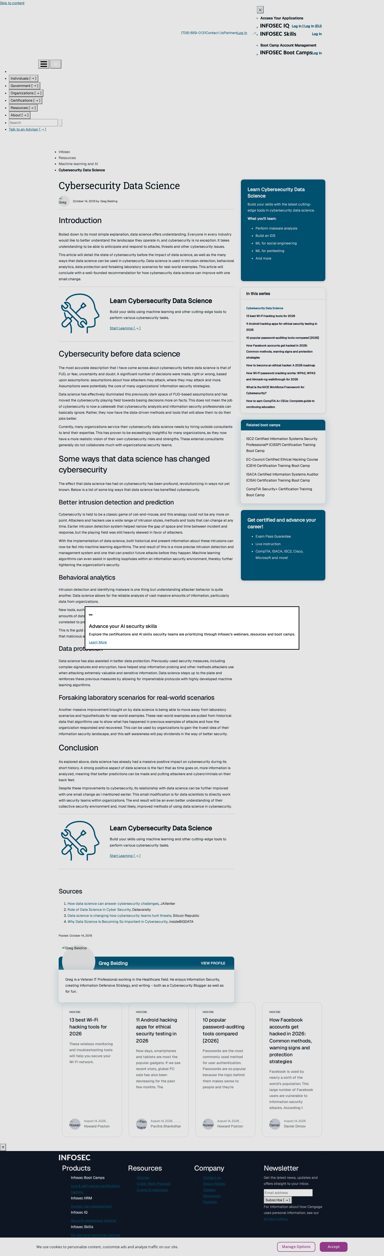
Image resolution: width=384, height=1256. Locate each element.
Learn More (123, 642)
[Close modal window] (90, 614)
